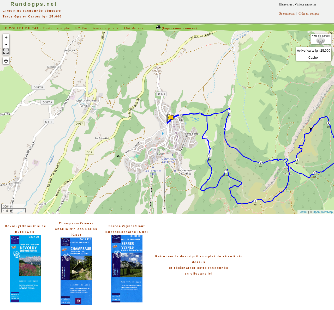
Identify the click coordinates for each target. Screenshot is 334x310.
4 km (328, 123)
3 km (315, 173)
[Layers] (321, 39)
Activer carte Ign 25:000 (313, 50)
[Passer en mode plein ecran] (6, 51)
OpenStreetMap (323, 212)
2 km (261, 163)
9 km (181, 116)
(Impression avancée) (179, 28)
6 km (255, 201)
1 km (229, 111)
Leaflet (303, 212)
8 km (209, 156)
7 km (226, 171)
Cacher (313, 57)
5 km (297, 159)
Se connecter (287, 13)
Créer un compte (309, 13)
